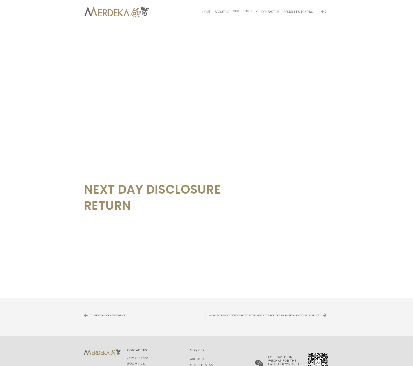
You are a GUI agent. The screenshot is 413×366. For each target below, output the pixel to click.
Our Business (243, 11)
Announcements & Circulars (114, 173)
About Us (222, 12)
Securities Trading (298, 12)
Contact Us (270, 12)
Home (206, 12)
